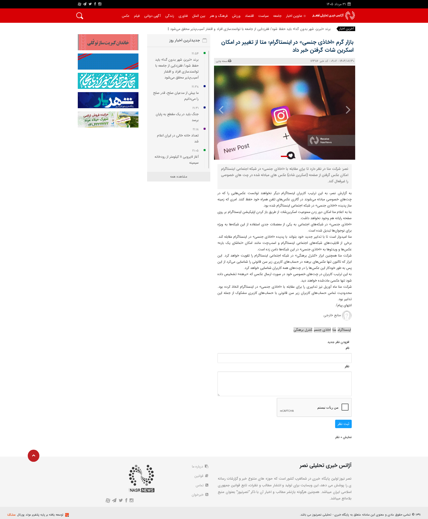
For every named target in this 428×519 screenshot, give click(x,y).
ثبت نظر (343, 424)
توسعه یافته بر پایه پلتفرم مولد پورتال (40, 514)
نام (347, 348)
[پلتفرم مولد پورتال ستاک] (66, 515)
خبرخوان (198, 494)
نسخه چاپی (222, 61)
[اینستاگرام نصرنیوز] (100, 4)
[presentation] (344, 109)
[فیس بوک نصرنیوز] (95, 4)
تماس (200, 485)
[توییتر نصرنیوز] (90, 4)
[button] (284, 156)
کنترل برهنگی (303, 330)
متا (334, 330)
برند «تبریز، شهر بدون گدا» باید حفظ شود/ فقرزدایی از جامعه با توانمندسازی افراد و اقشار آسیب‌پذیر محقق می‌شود (250, 29)
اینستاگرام (344, 330)
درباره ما (198, 466)
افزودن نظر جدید (338, 342)
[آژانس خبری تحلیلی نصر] (333, 15)
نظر (347, 366)
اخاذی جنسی (322, 330)
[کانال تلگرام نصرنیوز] (84, 4)
